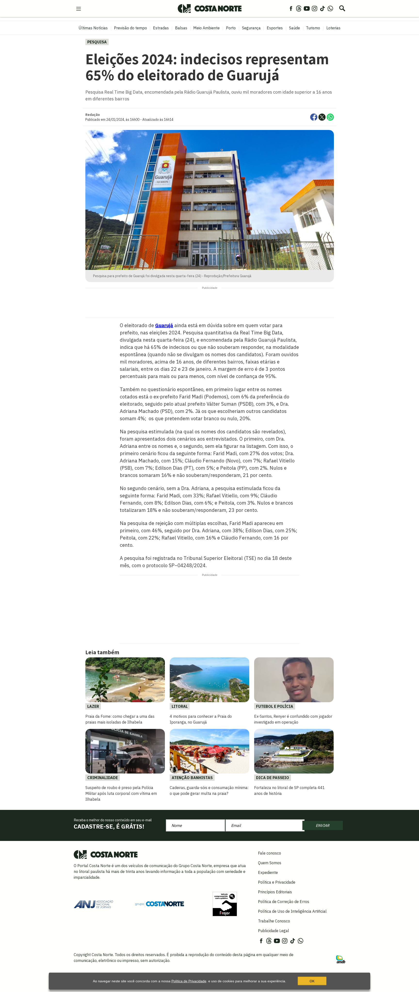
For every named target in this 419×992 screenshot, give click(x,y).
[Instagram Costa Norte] (314, 8)
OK (312, 981)
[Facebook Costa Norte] (291, 8)
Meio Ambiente (206, 27)
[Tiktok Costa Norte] (322, 8)
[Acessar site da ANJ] (93, 903)
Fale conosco (269, 853)
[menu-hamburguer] (78, 8)
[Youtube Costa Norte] (307, 8)
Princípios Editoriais (275, 891)
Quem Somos (269, 862)
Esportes (275, 27)
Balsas (181, 27)
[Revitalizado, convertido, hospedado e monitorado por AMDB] (340, 959)
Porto (231, 27)
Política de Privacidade (188, 981)
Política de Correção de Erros (283, 901)
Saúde (294, 27)
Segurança (251, 27)
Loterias (333, 27)
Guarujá (164, 325)
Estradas (161, 27)
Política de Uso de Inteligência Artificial (292, 911)
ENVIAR (322, 825)
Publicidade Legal (273, 930)
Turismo (313, 27)
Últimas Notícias (93, 27)
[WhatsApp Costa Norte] (330, 8)
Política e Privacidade (276, 882)
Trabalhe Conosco (274, 921)
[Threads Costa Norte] (299, 8)
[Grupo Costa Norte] (159, 903)
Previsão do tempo (130, 27)
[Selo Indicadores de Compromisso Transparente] (225, 903)
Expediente (268, 872)
